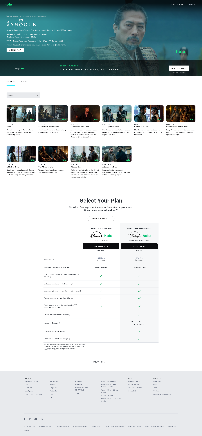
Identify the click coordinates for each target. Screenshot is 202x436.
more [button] (70, 30)
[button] (11, 81)
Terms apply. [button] (82, 344)
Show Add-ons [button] (99, 362)
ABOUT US (157, 378)
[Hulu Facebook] (26, 419)
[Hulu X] (31, 419)
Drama (15, 41)
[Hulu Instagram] (42, 419)
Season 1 (11, 95)
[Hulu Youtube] (37, 419)
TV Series (53, 41)
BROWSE (28, 378)
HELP (130, 378)
